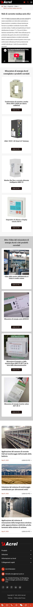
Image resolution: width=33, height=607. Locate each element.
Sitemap (10, 598)
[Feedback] (26, 605)
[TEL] (11, 605)
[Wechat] (21, 605)
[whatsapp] (16, 605)
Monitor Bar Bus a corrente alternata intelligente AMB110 (16, 181)
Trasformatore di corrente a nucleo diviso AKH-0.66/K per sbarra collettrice (16, 103)
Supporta (10, 6)
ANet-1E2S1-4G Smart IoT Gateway (16, 141)
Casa (5, 6)
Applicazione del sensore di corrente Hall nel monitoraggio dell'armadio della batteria (16, 454)
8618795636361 (10, 569)
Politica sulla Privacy (19, 598)
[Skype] (2, 605)
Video (16, 6)
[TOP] (30, 605)
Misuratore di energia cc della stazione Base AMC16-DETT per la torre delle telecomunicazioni (16, 363)
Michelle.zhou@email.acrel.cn (14, 574)
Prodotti (4, 550)
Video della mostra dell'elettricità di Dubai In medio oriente (16, 277)
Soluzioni (5, 554)
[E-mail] (7, 605)
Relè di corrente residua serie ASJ (13, 8)
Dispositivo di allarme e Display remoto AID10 (16, 220)
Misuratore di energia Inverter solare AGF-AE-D (16, 405)
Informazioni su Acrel (9, 558)
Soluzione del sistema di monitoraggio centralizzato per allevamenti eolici (16, 488)
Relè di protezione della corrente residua (18, 18)
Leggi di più (16, 110)
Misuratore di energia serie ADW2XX (16, 319)
